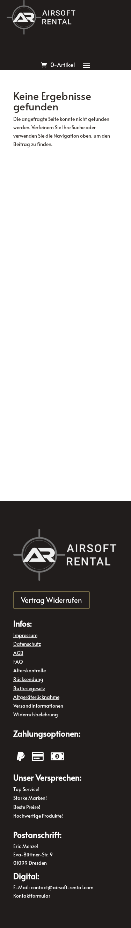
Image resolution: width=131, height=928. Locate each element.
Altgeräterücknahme (36, 697)
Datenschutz (27, 644)
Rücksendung (28, 679)
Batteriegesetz (29, 688)
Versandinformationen (38, 705)
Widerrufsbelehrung (35, 714)
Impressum (25, 635)
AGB (18, 653)
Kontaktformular (31, 895)
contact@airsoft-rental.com (62, 887)
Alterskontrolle (29, 670)
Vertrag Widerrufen (51, 600)
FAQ (18, 661)
